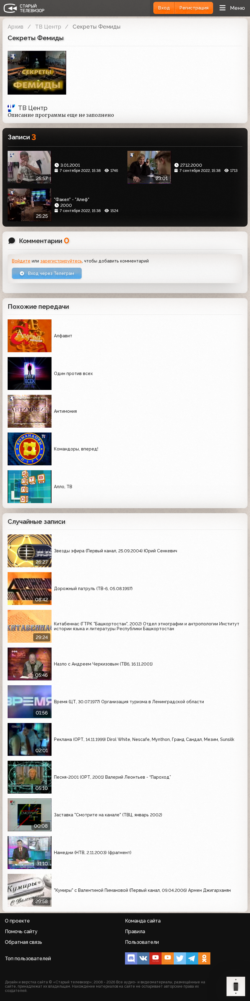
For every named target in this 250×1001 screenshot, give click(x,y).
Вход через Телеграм (50, 273)
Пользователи (142, 942)
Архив (15, 26)
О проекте (17, 921)
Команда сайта (143, 921)
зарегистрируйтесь (61, 261)
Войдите (21, 261)
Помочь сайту (21, 931)
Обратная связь (23, 942)
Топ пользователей (28, 958)
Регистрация (194, 8)
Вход (164, 8)
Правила (135, 931)
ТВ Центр (48, 26)
